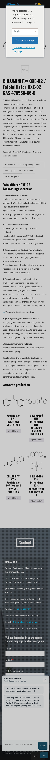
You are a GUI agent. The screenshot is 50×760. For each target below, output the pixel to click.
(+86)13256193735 (23, 609)
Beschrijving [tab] (10, 170)
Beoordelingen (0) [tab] (12, 176)
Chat (44, 755)
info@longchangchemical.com (24, 622)
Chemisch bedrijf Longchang (33, 751)
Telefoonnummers (14, 671)
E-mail (9, 659)
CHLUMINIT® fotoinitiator (22, 152)
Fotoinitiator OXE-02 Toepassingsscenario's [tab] (23, 164)
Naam (8, 648)
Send (42, 746)
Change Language (25, 40)
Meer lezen (13, 431)
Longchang (29, 753)
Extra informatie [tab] (26, 170)
